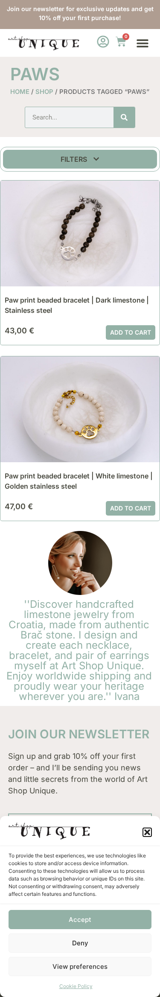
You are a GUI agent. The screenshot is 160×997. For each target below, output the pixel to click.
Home (19, 92)
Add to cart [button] (130, 332)
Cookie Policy (76, 986)
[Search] (124, 117)
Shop (44, 92)
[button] (147, 832)
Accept (80, 919)
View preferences (80, 966)
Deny (80, 943)
